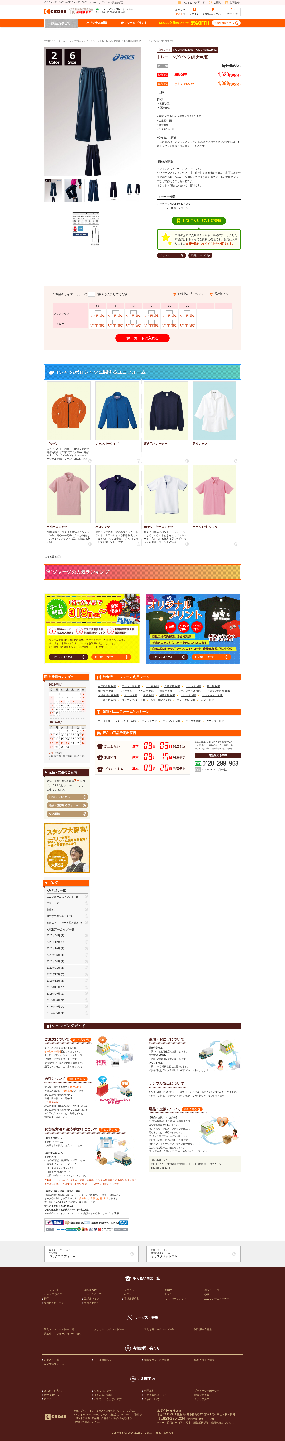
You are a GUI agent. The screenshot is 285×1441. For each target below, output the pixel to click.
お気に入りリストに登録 (201, 221)
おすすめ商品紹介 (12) (59, 916)
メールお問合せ (103, 1360)
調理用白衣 (90, 1290)
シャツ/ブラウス (53, 1294)
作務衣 (168, 1290)
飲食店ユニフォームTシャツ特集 (62, 1333)
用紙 (54, 813)
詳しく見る (79, 1039)
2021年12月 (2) (55, 941)
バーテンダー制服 (126, 721)
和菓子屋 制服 (167, 695)
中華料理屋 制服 (107, 686)
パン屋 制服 (152, 686)
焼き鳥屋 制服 (106, 690)
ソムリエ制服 (193, 721)
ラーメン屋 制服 (131, 686)
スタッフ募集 (201, 1399)
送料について (224, 293)
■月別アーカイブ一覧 (60, 929)
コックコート (51, 1290)
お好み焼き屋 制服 (108, 695)
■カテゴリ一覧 (56, 890)
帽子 (46, 1298)
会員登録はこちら (224, 22)
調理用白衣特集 (203, 1329)
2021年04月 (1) (55, 961)
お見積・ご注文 (104, 656)
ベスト (128, 1294)
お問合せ (235, 2)
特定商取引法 (51, 1394)
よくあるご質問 (103, 1394)
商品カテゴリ (61, 23)
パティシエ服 (149, 721)
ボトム (168, 1294)
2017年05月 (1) (55, 1013)
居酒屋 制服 (125, 690)
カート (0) (232, 13)
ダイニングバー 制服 (133, 699)
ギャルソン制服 (171, 721)
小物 (206, 1294)
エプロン (129, 1290)
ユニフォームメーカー (216, 1298)
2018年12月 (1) (55, 980)
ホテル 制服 (130, 695)
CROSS (145, 1432)
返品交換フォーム (54, 1364)
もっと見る (50, 556)
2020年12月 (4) (55, 974)
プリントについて (170, 255)
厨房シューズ (211, 1290)
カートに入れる (146, 338)
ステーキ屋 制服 (186, 699)
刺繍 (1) (51, 909)
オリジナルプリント (134, 22)
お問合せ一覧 (51, 1360)
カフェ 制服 (207, 699)
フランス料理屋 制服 (189, 690)
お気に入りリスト (213, 13)
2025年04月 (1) (55, 935)
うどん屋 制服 (146, 690)
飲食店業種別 (91, 1302)
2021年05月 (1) (55, 954)
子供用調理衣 (131, 1298)
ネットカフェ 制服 (212, 695)
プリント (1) (53, 903)
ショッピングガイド (193, 2)
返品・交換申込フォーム (63, 805)
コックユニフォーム (62, 1253)
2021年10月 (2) (55, 948)
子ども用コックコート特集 (159, 1329)
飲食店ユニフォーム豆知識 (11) (64, 922)
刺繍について (198, 255)
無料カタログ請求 (204, 1360)
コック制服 (104, 721)
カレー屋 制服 (188, 695)
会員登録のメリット (155, 1394)
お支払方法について (191, 293)
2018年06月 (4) (55, 1000)
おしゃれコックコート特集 (109, 1329)
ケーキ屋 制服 (193, 686)
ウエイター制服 (215, 721)
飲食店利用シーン (54, 1302)
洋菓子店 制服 (172, 686)
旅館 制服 (148, 695)
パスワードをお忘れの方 (108, 1399)
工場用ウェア (91, 1298)
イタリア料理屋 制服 (218, 690)
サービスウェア (93, 1294)
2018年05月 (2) (55, 1006)
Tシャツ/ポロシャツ (175, 1298)
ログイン (194, 13)
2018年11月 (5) (55, 987)
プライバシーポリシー (206, 1390)
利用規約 (149, 1390)
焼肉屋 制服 (213, 686)
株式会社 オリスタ (169, 1410)
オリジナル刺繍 (96, 22)
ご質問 (217, 2)
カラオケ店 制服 (107, 699)
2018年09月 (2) (55, 993)
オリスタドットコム (164, 1253)
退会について (151, 1399)
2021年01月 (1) (55, 967)
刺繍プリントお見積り (156, 1360)
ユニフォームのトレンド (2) (62, 896)
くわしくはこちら (62, 656)
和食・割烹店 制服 (161, 699)
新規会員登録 (201, 1394)
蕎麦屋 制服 (166, 690)
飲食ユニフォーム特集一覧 (59, 1329)
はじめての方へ (53, 1390)
